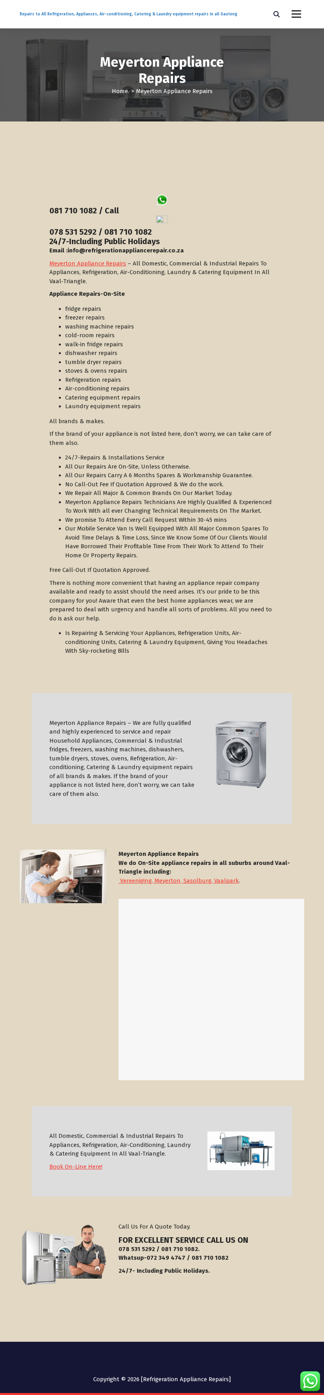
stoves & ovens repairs (96, 370)
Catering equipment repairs (102, 397)
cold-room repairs (90, 335)
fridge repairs (83, 308)
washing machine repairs (99, 326)
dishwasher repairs (91, 353)
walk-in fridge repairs (94, 344)
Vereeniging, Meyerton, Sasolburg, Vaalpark (179, 880)
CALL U (218, 1240)
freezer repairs (85, 317)
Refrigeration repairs (93, 379)
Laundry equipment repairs (103, 406)
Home (120, 91)
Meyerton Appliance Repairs (87, 263)
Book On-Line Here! (75, 1166)
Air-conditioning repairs (97, 388)
